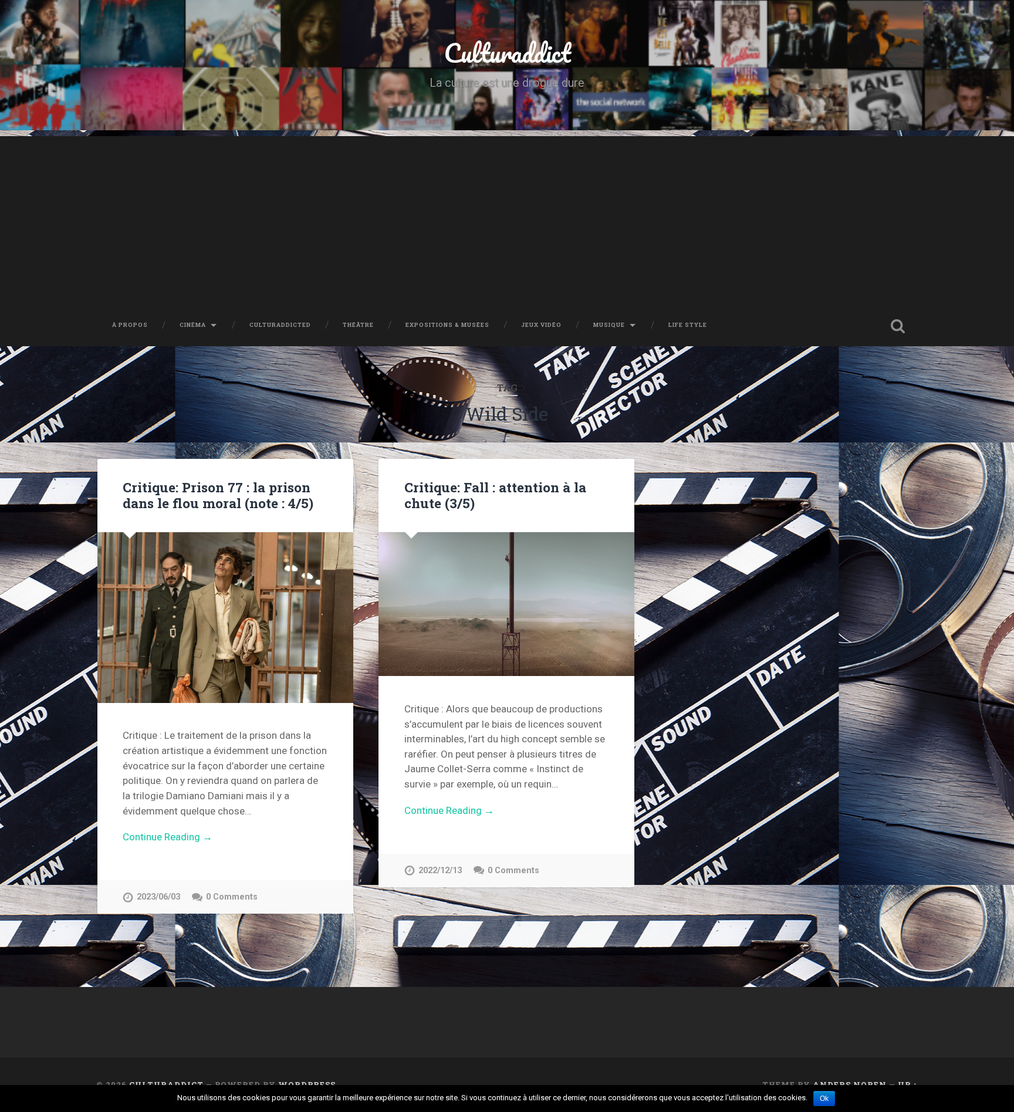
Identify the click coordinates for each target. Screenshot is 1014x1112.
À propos (130, 325)
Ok (824, 1098)
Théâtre (358, 325)
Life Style (687, 325)
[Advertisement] (507, 218)
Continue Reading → (167, 837)
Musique (609, 325)
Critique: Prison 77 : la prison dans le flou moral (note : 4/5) (218, 495)
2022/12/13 (440, 871)
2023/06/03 (158, 897)
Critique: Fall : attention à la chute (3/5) (495, 495)
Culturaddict (507, 52)
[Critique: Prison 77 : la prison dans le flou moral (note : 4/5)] (225, 617)
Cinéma (193, 325)
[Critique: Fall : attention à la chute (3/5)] (506, 604)
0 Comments (232, 897)
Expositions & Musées (447, 325)
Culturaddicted (280, 325)
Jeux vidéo (541, 325)
